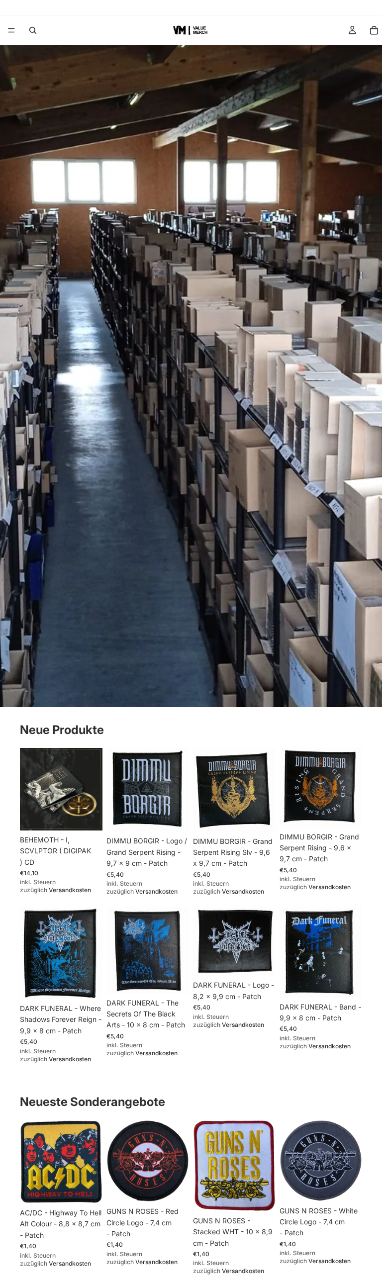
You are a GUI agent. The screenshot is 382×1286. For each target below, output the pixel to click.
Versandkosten (70, 890)
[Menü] (11, 30)
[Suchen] (33, 30)
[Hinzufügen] (87, 815)
